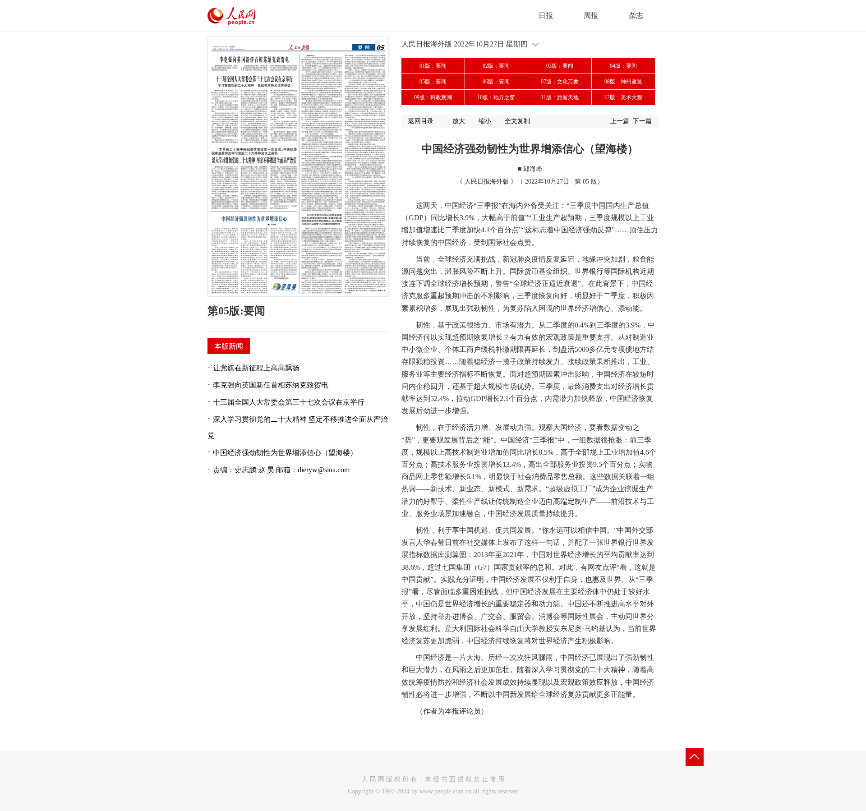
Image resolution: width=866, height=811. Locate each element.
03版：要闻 (559, 66)
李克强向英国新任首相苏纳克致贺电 (270, 385)
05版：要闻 (433, 81)
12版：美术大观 (623, 97)
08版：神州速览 (623, 81)
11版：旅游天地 (560, 97)
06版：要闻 (496, 81)
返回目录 (420, 121)
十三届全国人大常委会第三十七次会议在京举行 (288, 402)
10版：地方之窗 (496, 97)
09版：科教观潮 (433, 97)
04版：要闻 (623, 66)
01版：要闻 (433, 66)
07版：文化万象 (560, 81)
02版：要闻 (496, 66)
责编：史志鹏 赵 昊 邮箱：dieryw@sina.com (281, 470)
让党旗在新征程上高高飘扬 (256, 368)
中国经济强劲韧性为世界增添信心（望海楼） (285, 452)
